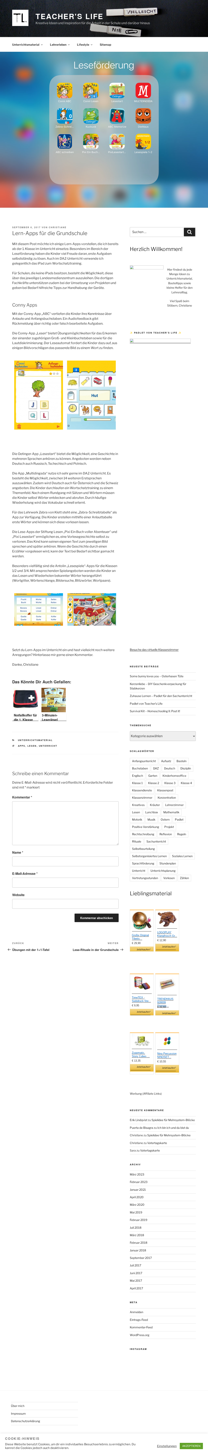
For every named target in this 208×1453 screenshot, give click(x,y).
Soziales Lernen (182, 856)
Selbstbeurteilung (143, 848)
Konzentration (167, 797)
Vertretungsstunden (145, 878)
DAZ (156, 768)
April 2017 (136, 1288)
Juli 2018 (135, 1227)
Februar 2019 (138, 1220)
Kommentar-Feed (141, 1327)
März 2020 (137, 1204)
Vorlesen (169, 878)
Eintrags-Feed (139, 1319)
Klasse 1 (137, 783)
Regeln (181, 834)
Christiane (57, 227)
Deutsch (169, 768)
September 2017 (141, 1258)
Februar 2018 (138, 1242)
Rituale (136, 841)
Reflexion (165, 834)
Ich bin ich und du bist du (173, 1127)
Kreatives (138, 805)
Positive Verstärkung (145, 827)
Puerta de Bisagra (141, 1127)
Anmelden (136, 1312)
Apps (21, 745)
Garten (152, 775)
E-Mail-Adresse (25, 873)
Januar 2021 (138, 1189)
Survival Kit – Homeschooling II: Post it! (155, 711)
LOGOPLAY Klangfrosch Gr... (167, 934)
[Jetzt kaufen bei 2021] (141, 921)
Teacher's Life (69, 16)
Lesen (32, 745)
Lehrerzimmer (174, 805)
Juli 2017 (135, 1265)
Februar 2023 (138, 1182)
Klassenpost (165, 790)
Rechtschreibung (143, 834)
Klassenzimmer (142, 797)
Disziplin (185, 768)
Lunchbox (151, 812)
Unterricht (48, 745)
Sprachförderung (143, 863)
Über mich (17, 1406)
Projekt (169, 827)
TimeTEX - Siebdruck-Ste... (141, 999)
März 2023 (137, 1174)
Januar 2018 (138, 1250)
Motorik (137, 819)
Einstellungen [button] (167, 1446)
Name (17, 852)
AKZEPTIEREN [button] (191, 1446)
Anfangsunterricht (144, 761)
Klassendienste (142, 790)
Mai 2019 (136, 1212)
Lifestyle (83, 44)
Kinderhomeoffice (174, 775)
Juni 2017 (136, 1273)
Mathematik (171, 812)
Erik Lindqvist (138, 1120)
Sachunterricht (156, 841)
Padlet (179, 819)
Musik (151, 819)
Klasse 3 (170, 783)
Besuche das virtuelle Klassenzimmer (154, 649)
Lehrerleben (58, 44)
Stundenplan (167, 863)
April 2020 (137, 1197)
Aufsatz (166, 761)
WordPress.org (139, 1335)
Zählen (184, 878)
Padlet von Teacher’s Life (146, 703)
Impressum (18, 1413)
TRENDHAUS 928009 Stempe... (165, 1002)
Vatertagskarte (157, 1143)
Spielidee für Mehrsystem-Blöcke (173, 1120)
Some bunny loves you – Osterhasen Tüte (156, 676)
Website (18, 894)
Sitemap (105, 44)
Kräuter (155, 805)
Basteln (181, 761)
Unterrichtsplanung (163, 870)
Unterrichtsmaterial (25, 44)
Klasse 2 (153, 783)
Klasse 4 (186, 783)
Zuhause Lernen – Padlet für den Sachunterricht (161, 696)
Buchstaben (140, 768)
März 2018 (137, 1235)
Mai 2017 (136, 1280)
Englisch (137, 775)
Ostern (165, 819)
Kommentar (22, 797)
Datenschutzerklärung (25, 1421)
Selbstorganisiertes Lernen (149, 856)
